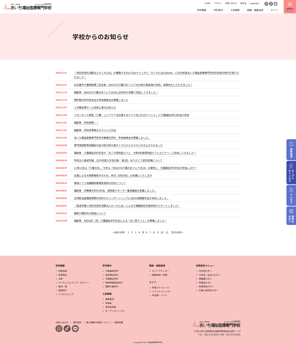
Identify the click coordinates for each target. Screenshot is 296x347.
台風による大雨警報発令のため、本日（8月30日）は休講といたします (113, 175)
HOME (207, 3)
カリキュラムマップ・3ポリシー (74, 282)
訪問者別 (290, 9)
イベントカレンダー (161, 291)
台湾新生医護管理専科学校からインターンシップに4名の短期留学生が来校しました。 (121, 198)
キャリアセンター (160, 270)
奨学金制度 (110, 306)
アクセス (218, 3)
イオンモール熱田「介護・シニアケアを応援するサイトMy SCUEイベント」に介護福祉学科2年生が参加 (131, 115)
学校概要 (201, 10)
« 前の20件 (119, 232)
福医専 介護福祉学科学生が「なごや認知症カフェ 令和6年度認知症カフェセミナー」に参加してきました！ (135, 153)
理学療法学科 (111, 274)
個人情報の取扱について (98, 322)
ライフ (274, 10)
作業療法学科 (111, 278)
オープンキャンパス (115, 310)
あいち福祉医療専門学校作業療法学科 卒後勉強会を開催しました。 (112, 137)
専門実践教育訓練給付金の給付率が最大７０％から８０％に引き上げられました (118, 145)
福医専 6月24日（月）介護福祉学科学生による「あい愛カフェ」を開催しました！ (120, 220)
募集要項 (109, 299)
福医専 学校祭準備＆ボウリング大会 (95, 130)
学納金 (108, 303)
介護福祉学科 (111, 270)
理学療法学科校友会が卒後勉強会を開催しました (101, 100)
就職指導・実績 (159, 274)
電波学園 (118, 322)
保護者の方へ (205, 278)
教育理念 (62, 274)
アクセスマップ (65, 294)
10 (162, 232)
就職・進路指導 (255, 10)
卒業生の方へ (205, 282)
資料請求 (77, 322)
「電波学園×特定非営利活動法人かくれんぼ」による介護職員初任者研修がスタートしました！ (127, 205)
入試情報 (235, 10)
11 (167, 232)
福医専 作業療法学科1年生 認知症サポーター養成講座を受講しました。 (115, 190)
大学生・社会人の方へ (209, 274)
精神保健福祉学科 (114, 282)
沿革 (60, 278)
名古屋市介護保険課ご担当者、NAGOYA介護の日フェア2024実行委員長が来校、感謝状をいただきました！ (133, 85)
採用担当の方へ (206, 286)
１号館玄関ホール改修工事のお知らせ (95, 107)
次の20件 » (177, 232)
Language (254, 3)
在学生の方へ (205, 270)
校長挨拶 (62, 270)
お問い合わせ (231, 3)
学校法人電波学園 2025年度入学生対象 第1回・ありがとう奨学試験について (118, 160)
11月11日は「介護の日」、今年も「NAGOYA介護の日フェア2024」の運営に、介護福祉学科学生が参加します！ (135, 168)
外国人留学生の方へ (208, 290)
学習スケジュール (160, 287)
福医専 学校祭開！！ (86, 122)
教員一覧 (62, 286)
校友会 (243, 3)
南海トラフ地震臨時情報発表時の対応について (100, 183)
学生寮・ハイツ (159, 295)
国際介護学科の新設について (90, 213)
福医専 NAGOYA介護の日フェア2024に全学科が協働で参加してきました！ (116, 92)
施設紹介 (62, 290)
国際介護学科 (111, 286)
